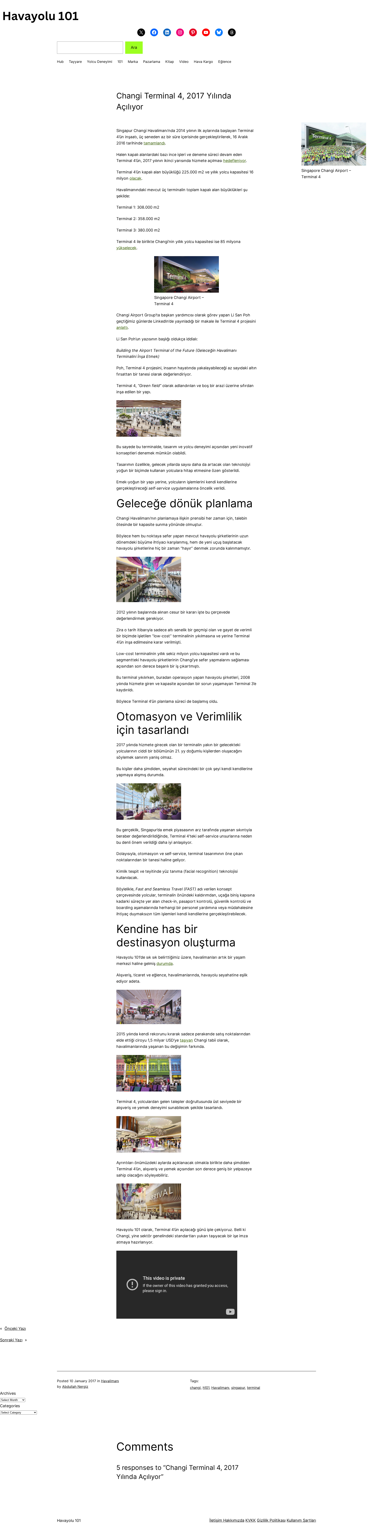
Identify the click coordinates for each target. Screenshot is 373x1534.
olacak (135, 178)
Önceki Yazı (15, 1328)
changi (195, 1387)
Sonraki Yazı (11, 1340)
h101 (206, 1387)
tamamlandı (154, 143)
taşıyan (186, 1040)
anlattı (122, 327)
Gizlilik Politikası (271, 1520)
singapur (238, 1387)
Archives (8, 1393)
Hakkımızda (233, 1520)
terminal (253, 1387)
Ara (134, 47)
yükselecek (126, 248)
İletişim (215, 1520)
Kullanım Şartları (301, 1520)
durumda (164, 963)
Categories (10, 1406)
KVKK (250, 1520)
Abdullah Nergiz (75, 1386)
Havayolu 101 (69, 1520)
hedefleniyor (234, 160)
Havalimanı (110, 1381)
